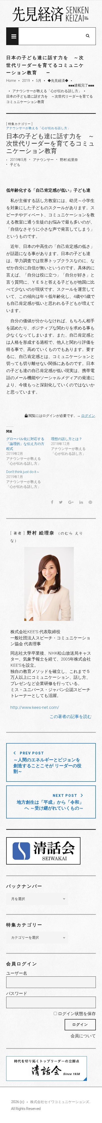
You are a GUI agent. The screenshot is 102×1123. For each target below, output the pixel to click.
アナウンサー (43, 160)
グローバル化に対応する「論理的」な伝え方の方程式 (25, 444)
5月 (38, 81)
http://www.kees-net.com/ (34, 707)
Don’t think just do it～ (23, 472)
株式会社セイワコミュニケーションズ (59, 1102)
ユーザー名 (16, 973)
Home (11, 81)
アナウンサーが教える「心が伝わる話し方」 (47, 91)
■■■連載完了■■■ (81, 85)
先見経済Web (51, 14)
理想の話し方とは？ (66, 439)
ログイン (88, 416)
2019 (26, 81)
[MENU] (12, 36)
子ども (15, 165)
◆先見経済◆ (58, 81)
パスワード (16, 993)
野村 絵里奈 (69, 160)
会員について (83, 1035)
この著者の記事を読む (71, 716)
